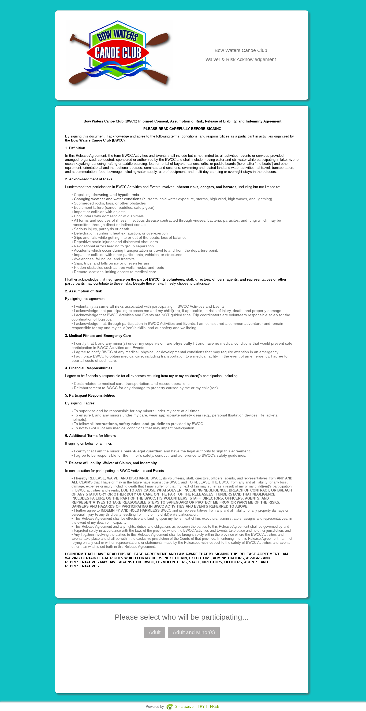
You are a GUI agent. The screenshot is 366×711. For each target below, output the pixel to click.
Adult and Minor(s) (194, 632)
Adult (154, 632)
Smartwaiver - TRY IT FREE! (198, 707)
